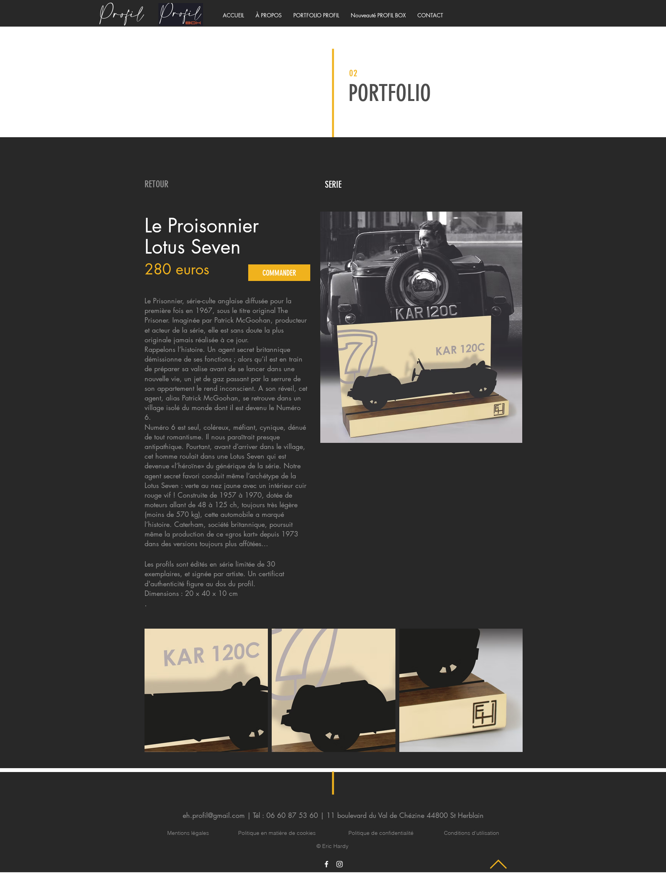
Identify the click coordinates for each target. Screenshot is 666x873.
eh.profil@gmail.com (214, 815)
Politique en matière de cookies (277, 832)
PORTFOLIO (389, 93)
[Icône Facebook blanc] (326, 864)
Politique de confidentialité (381, 832)
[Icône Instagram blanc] (339, 864)
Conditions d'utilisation (471, 832)
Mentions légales (188, 832)
